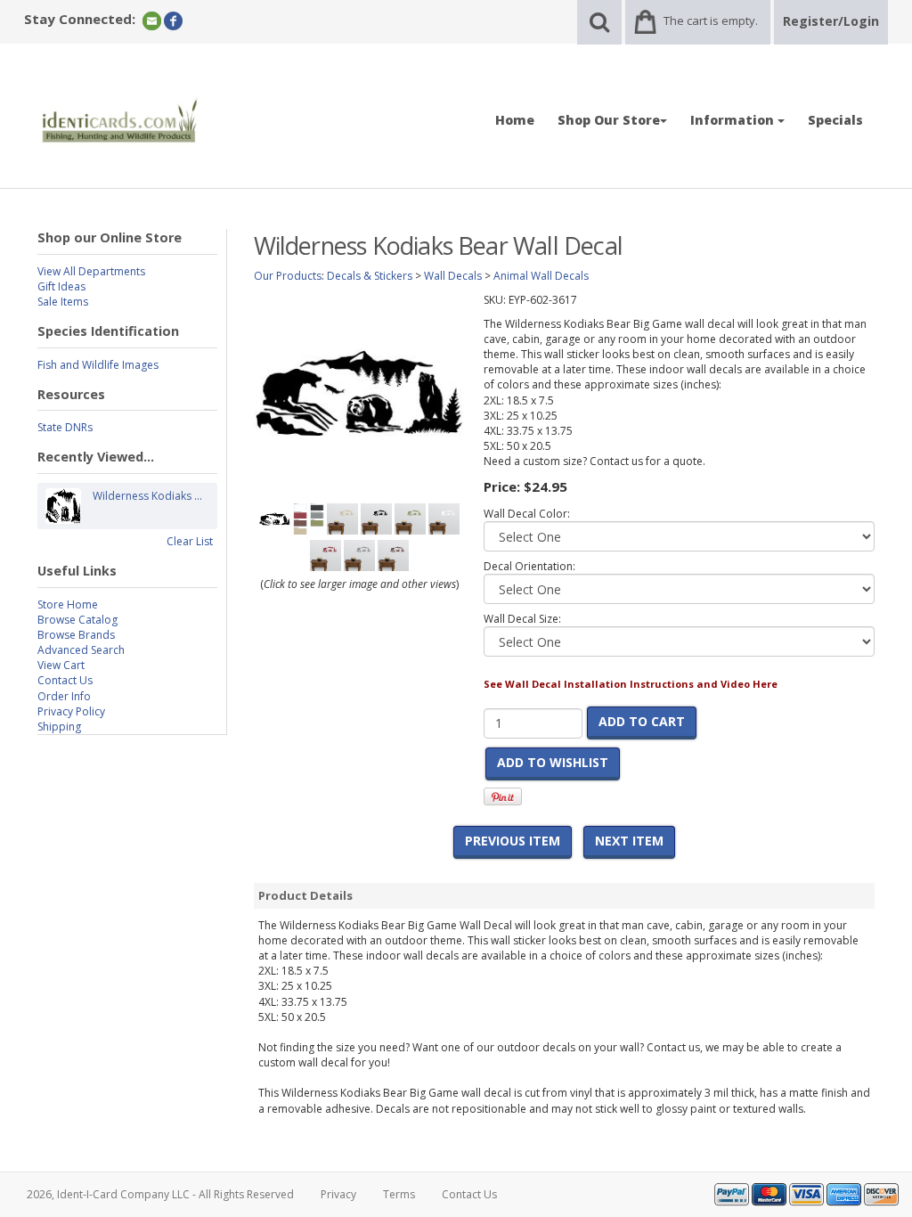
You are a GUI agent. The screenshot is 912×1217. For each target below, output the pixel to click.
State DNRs (65, 427)
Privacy (338, 1194)
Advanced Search (81, 650)
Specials (835, 119)
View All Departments (91, 271)
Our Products (288, 275)
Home (514, 119)
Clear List (190, 541)
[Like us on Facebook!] (173, 20)
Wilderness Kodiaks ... (147, 495)
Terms (399, 1194)
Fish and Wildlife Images (98, 364)
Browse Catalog (77, 619)
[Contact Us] (151, 20)
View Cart (61, 665)
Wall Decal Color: (527, 513)
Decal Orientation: (529, 566)
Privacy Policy (71, 711)
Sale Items (62, 301)
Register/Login (831, 20)
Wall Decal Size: (522, 618)
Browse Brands (76, 634)
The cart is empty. (711, 20)
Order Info (64, 696)
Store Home (67, 604)
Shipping (59, 726)
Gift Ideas (61, 286)
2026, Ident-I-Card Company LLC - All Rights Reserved (160, 1194)
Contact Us (65, 680)
